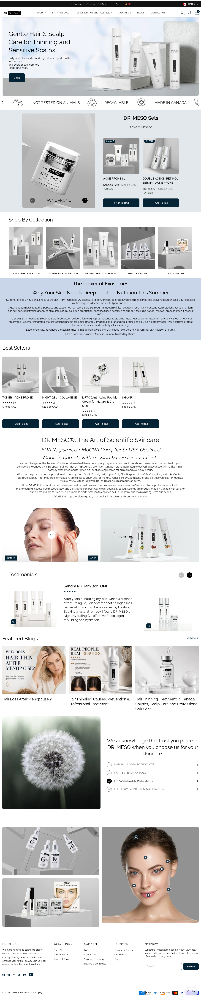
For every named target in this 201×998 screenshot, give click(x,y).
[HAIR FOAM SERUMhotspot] (168, 861)
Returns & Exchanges (95, 963)
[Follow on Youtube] (31, 974)
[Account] (190, 13)
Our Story (119, 954)
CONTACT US (158, 12)
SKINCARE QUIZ (60, 12)
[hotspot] (162, 869)
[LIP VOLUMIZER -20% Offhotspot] (148, 895)
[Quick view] (136, 170)
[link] (26, 252)
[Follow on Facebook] (3, 974)
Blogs (117, 959)
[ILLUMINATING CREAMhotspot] (145, 857)
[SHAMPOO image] (140, 375)
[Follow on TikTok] (19, 974)
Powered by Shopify (31, 992)
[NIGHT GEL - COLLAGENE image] (60, 375)
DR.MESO (16, 992)
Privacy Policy (61, 954)
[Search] (183, 13)
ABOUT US (125, 12)
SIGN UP (190, 966)
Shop (17, 78)
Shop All (58, 950)
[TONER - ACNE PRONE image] (20, 375)
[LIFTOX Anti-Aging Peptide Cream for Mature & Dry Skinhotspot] (134, 885)
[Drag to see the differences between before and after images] (51, 535)
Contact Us (90, 954)
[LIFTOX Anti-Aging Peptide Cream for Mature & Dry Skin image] (100, 375)
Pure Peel (126, 536)
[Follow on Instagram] (14, 974)
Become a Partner (123, 950)
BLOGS (141, 12)
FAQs (86, 950)
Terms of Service (62, 959)
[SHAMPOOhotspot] (136, 837)
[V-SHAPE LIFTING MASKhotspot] (168, 889)
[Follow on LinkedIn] (24, 974)
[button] (41, 12)
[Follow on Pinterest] (8, 974)
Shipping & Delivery (94, 959)
